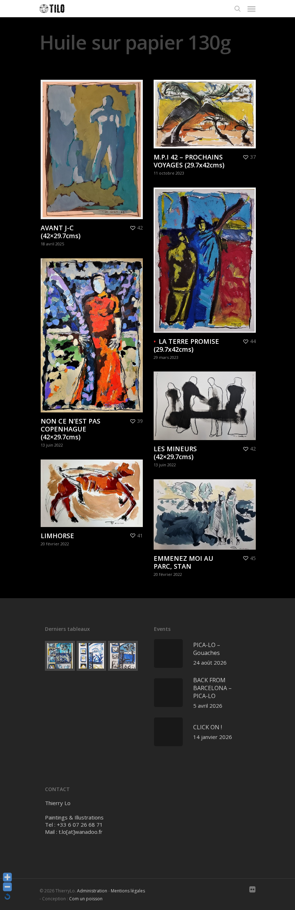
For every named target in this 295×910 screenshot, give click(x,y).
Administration (92, 891)
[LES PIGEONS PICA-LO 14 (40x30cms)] (60, 656)
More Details (93, 144)
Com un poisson (86, 899)
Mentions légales (128, 891)
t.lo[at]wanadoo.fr (81, 831)
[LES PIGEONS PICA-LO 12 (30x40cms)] (123, 656)
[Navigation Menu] (251, 8)
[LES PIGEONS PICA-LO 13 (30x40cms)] (91, 656)
